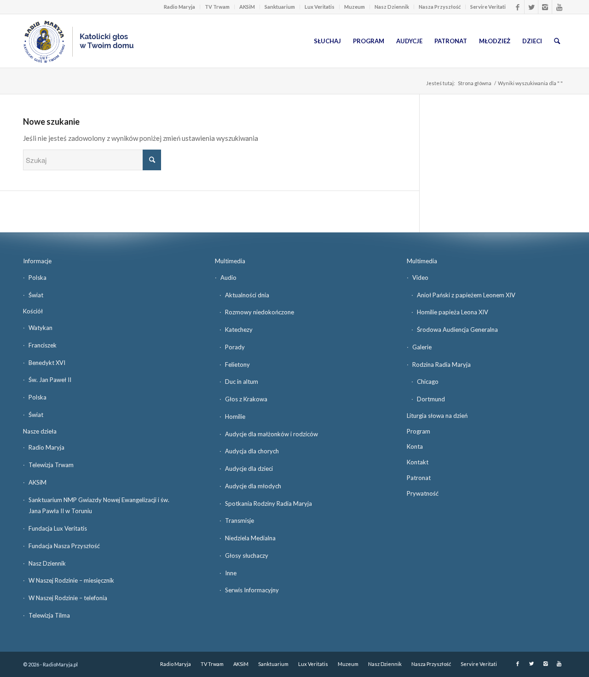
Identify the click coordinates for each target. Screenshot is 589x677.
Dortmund (431, 399)
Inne (231, 573)
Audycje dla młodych (253, 486)
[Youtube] (559, 7)
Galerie (422, 347)
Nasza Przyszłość (440, 7)
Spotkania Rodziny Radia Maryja (268, 503)
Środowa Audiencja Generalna (457, 329)
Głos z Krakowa (246, 399)
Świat (36, 295)
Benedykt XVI (47, 362)
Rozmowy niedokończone (259, 312)
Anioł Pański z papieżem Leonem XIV (466, 295)
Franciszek (43, 345)
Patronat (419, 477)
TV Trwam (217, 7)
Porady (235, 347)
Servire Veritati (488, 7)
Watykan (40, 327)
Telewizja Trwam (51, 465)
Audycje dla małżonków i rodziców (271, 434)
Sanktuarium (280, 7)
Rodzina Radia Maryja (441, 364)
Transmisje (239, 520)
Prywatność (423, 493)
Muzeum (354, 7)
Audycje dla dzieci (249, 468)
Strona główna (474, 83)
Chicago (428, 381)
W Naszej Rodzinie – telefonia (68, 598)
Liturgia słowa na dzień (437, 415)
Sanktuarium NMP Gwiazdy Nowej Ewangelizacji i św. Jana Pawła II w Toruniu (99, 505)
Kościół (33, 311)
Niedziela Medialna (250, 538)
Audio (228, 277)
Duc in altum (241, 381)
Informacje (37, 261)
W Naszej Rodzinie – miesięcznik (71, 580)
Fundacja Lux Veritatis (58, 528)
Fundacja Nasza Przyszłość (64, 546)
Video (420, 277)
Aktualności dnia (247, 295)
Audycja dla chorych (252, 451)
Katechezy (239, 329)
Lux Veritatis (320, 7)
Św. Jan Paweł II (50, 379)
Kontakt (417, 462)
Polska (37, 277)
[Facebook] (517, 7)
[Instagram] (545, 7)
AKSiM (247, 7)
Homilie (235, 416)
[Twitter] (531, 7)
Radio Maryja (179, 7)
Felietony (237, 364)
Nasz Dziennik (392, 7)
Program (418, 431)
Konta (415, 446)
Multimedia (230, 261)
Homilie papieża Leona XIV (452, 312)
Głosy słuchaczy (246, 555)
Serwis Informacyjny (252, 590)
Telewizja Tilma (49, 615)
